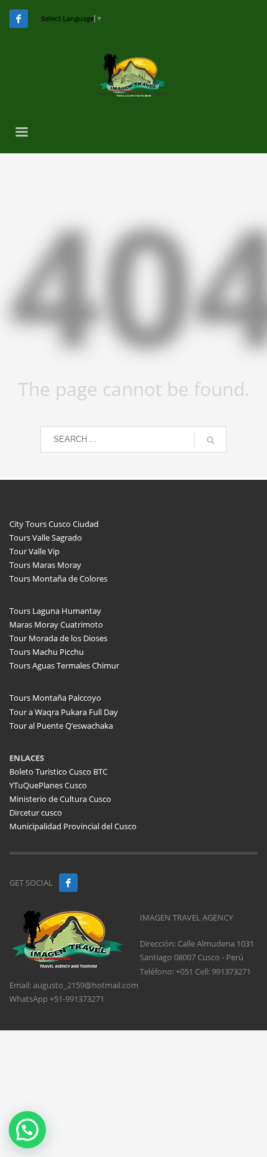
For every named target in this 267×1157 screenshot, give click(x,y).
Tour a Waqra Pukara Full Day (63, 712)
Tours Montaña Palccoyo (55, 697)
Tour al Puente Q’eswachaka (61, 725)
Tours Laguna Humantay (55, 610)
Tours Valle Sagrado (45, 537)
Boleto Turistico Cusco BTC (58, 771)
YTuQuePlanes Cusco (48, 785)
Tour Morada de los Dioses (58, 638)
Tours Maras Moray (45, 564)
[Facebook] (18, 18)
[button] (27, 1129)
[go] (210, 440)
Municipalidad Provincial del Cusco (73, 826)
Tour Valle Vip (34, 551)
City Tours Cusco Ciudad (54, 523)
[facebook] (68, 882)
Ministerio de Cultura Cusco (60, 798)
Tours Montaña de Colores (58, 578)
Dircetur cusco (35, 812)
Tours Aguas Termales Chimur (64, 665)
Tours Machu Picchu (46, 651)
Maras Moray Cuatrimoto (56, 624)
